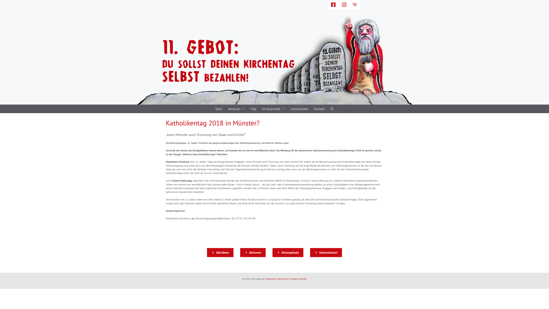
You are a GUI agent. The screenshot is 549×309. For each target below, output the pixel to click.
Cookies (294, 279)
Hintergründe (271, 109)
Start (218, 109)
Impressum (271, 279)
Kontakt (319, 109)
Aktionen (234, 109)
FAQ (253, 109)
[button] (332, 109)
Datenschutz (283, 279)
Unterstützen (299, 109)
